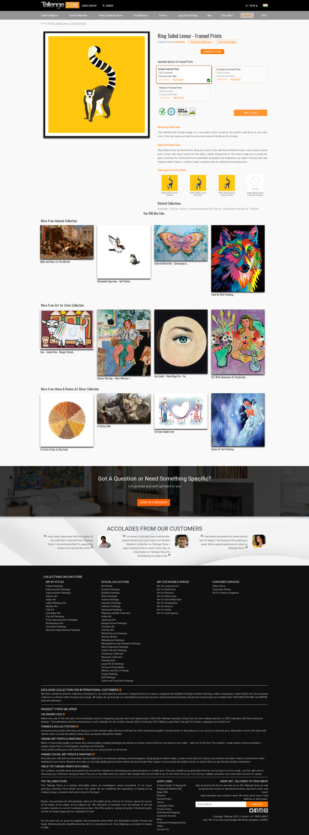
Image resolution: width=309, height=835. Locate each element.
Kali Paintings (108, 677)
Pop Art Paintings (55, 616)
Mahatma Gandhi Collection (116, 613)
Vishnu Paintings (110, 599)
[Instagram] (261, 811)
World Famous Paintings (114, 633)
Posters (163, 15)
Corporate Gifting (221, 589)
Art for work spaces (167, 613)
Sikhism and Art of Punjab (115, 670)
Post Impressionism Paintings (62, 619)
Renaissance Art (54, 623)
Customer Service (166, 815)
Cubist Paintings (54, 586)
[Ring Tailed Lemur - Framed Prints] (96, 84)
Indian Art (51, 599)
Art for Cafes (178, 208)
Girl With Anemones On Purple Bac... (229, 377)
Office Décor (219, 586)
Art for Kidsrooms (166, 596)
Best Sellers (227, 15)
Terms (160, 802)
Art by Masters (141, 15)
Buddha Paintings (110, 592)
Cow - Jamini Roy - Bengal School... (57, 352)
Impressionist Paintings (58, 592)
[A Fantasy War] (123, 408)
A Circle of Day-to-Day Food (54, 449)
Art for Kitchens (165, 592)
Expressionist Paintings (58, 589)
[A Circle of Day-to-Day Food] (67, 420)
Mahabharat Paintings (112, 640)
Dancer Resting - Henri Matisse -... (114, 378)
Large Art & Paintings (112, 663)
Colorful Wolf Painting (222, 294)
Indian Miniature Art (56, 602)
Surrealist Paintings (56, 626)
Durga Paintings (109, 674)
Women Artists (109, 636)
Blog (209, 15)
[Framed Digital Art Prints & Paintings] (94, 754)
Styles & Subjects (49, 15)
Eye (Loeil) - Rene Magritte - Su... (170, 376)
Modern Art (52, 606)
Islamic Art (51, 596)
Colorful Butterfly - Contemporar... (171, 263)
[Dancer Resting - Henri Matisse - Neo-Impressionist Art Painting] (123, 343)
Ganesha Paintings (111, 602)
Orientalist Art (53, 613)
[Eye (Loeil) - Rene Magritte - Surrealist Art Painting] (181, 341)
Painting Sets (108, 660)
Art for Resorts (165, 606)
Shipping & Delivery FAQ (169, 788)
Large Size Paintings (188, 15)
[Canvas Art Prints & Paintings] (83, 738)
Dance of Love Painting (222, 449)
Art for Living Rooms (168, 586)
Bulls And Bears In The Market (55, 261)
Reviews (161, 795)
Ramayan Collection (111, 657)
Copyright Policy (165, 805)
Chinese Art (107, 630)
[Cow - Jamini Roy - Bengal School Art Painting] (67, 329)
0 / (250, 5)
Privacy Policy (164, 809)
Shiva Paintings (109, 596)
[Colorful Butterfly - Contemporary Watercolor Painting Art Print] (181, 243)
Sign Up (93, 5)
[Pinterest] (266, 811)
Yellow (254, 208)
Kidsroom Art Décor (235, 208)
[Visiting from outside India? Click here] (120, 689)
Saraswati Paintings (111, 609)
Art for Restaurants (167, 602)
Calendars (247, 15)
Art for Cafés (164, 609)
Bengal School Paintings (114, 623)
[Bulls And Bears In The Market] (67, 242)
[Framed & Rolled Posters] (77, 726)
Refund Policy (164, 798)
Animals (163, 208)
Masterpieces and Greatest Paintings (120, 643)
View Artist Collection (200, 41)
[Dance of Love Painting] (238, 419)
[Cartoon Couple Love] (181, 411)
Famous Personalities (112, 667)
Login (84, 5)
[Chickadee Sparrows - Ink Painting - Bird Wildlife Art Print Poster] (123, 252)
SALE (264, 15)
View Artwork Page (227, 41)
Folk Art (50, 609)
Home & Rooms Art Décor (110, 15)
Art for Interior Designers (225, 592)
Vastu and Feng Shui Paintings (117, 680)
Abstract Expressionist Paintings (63, 630)
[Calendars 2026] (64, 714)
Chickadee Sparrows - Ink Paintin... (114, 281)
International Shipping (168, 812)
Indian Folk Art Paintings (114, 650)
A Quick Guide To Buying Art (171, 785)
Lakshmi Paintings (111, 606)
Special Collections (78, 15)
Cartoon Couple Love (164, 431)
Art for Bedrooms (166, 589)
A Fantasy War (104, 426)
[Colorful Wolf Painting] (238, 258)
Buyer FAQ (162, 792)
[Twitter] (251, 811)
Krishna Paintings (110, 589)
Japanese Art (108, 619)
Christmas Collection (112, 653)
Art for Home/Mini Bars (169, 599)
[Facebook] (256, 811)
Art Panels (106, 586)
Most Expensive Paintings (114, 646)
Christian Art (108, 626)
